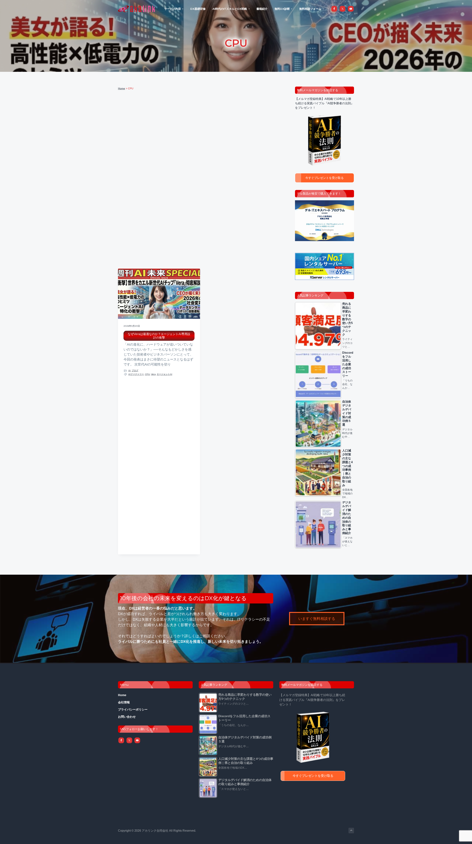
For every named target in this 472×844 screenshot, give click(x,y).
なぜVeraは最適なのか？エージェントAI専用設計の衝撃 (159, 335)
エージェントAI (164, 374)
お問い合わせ (127, 716)
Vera (153, 374)
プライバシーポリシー (133, 709)
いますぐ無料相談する (316, 619)
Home (122, 695)
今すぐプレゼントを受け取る (324, 177)
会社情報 (124, 702)
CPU (147, 374)
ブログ (135, 370)
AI (129, 370)
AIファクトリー (136, 374)
